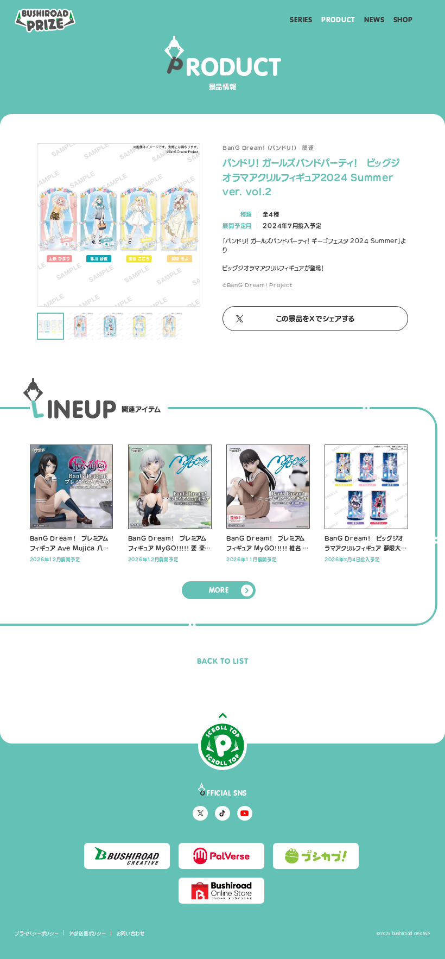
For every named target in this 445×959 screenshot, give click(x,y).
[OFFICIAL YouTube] (244, 813)
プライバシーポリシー (37, 933)
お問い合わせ (131, 933)
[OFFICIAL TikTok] (222, 813)
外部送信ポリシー (87, 933)
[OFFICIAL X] (200, 813)
